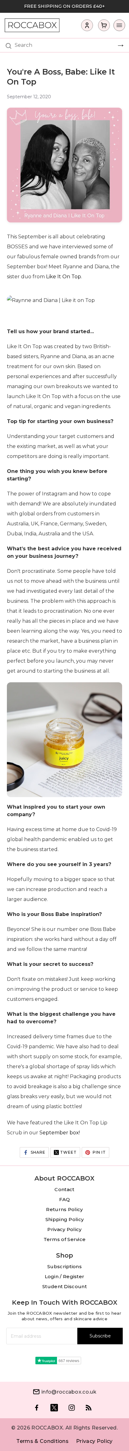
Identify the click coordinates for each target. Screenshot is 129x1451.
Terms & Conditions (42, 1441)
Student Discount (64, 1286)
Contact (64, 1189)
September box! (59, 1133)
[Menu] (117, 26)
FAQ (64, 1199)
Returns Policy (64, 1209)
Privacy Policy (64, 1229)
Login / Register (65, 1276)
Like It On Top (63, 277)
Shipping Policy (64, 1219)
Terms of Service (65, 1239)
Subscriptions (64, 1266)
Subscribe (100, 1336)
